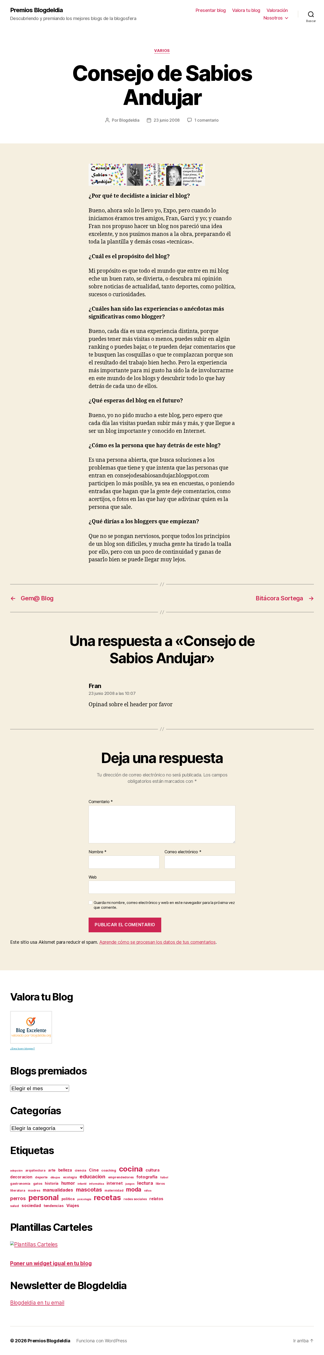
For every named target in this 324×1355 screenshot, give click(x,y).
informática (96, 1183)
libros (160, 1183)
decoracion (21, 1177)
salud (14, 1206)
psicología (84, 1199)
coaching (108, 1170)
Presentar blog (211, 10)
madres (34, 1190)
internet (115, 1183)
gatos (37, 1183)
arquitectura (35, 1170)
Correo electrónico (183, 852)
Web (93, 877)
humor (68, 1183)
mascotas (89, 1189)
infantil (81, 1183)
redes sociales (135, 1199)
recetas (107, 1197)
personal (43, 1197)
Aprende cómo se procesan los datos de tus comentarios (157, 942)
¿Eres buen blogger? (22, 1048)
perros (18, 1198)
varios (162, 50)
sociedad (31, 1205)
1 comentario (206, 120)
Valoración (277, 10)
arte (51, 1170)
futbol (164, 1177)
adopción (16, 1170)
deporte (41, 1177)
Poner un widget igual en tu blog (51, 1263)
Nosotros (273, 18)
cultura (152, 1170)
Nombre (98, 852)
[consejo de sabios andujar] (162, 175)
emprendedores (121, 1177)
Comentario (101, 802)
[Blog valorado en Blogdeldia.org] (31, 1027)
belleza (65, 1170)
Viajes (72, 1205)
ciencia (80, 1170)
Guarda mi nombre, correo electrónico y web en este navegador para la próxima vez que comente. (164, 905)
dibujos (55, 1177)
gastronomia (20, 1183)
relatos (156, 1198)
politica (68, 1199)
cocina (131, 1168)
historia (51, 1183)
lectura (145, 1183)
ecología (70, 1177)
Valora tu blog (246, 10)
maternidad (114, 1190)
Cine (93, 1170)
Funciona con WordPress (101, 1340)
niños (148, 1190)
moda (133, 1189)
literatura (17, 1190)
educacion (92, 1176)
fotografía (146, 1176)
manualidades (58, 1190)
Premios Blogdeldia (36, 10)
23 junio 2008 (167, 120)
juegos (129, 1183)
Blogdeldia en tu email (37, 1303)
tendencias (54, 1205)
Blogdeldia (129, 120)
